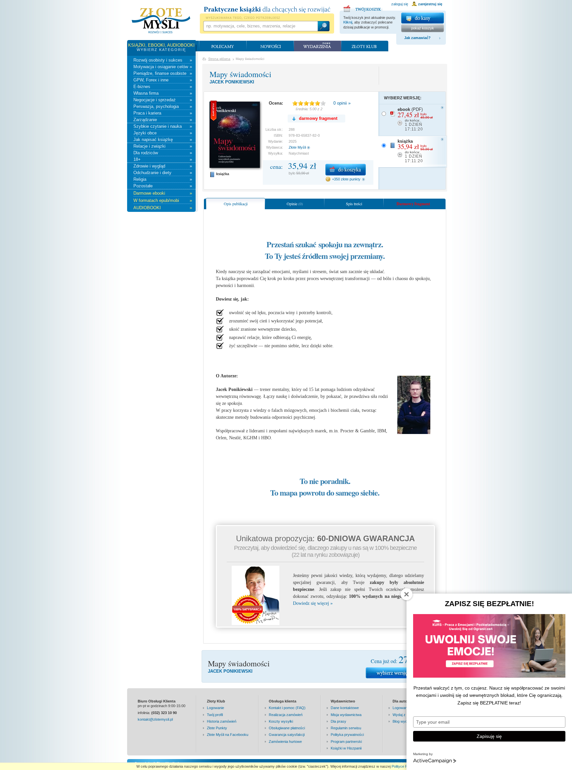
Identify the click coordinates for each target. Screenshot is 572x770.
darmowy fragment (318, 118)
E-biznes (162, 86)
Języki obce (162, 132)
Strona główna (219, 59)
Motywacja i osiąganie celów (162, 66)
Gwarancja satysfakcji (287, 735)
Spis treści (354, 203)
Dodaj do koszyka (345, 169)
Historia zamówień (221, 721)
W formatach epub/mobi (162, 200)
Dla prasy (338, 721)
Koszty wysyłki (281, 721)
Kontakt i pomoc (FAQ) (287, 708)
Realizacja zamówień (286, 715)
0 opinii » (342, 103)
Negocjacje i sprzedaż (162, 99)
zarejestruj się (430, 4)
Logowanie (215, 708)
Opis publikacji (236, 203)
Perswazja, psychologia (162, 106)
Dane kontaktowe (345, 708)
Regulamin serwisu (346, 728)
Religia (162, 179)
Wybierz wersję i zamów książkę (400, 672)
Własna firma (162, 93)
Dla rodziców (162, 152)
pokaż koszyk (422, 28)
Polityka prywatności (347, 735)
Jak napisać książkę (162, 139)
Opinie (295, 203)
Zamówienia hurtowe (285, 742)
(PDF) (415, 119)
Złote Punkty (217, 728)
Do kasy (422, 18)
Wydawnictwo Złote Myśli (161, 21)
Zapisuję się (489, 736)
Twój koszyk (363, 7)
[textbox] (260, 26)
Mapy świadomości (240, 74)
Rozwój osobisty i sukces (162, 60)
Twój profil (215, 715)
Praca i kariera (162, 113)
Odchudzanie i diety (162, 172)
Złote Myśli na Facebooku (227, 735)
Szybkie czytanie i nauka (162, 126)
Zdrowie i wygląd (162, 166)
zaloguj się (399, 4)
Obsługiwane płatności (287, 728)
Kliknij (347, 22)
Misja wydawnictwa (346, 715)
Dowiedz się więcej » (313, 603)
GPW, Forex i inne (162, 79)
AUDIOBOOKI (162, 207)
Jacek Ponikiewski (232, 81)
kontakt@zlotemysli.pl (155, 719)
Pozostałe (162, 185)
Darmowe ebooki (162, 193)
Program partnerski (346, 742)
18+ (162, 159)
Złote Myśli (297, 147)
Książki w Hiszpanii (346, 748)
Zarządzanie (162, 119)
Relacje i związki (162, 146)
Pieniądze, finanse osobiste (162, 73)
